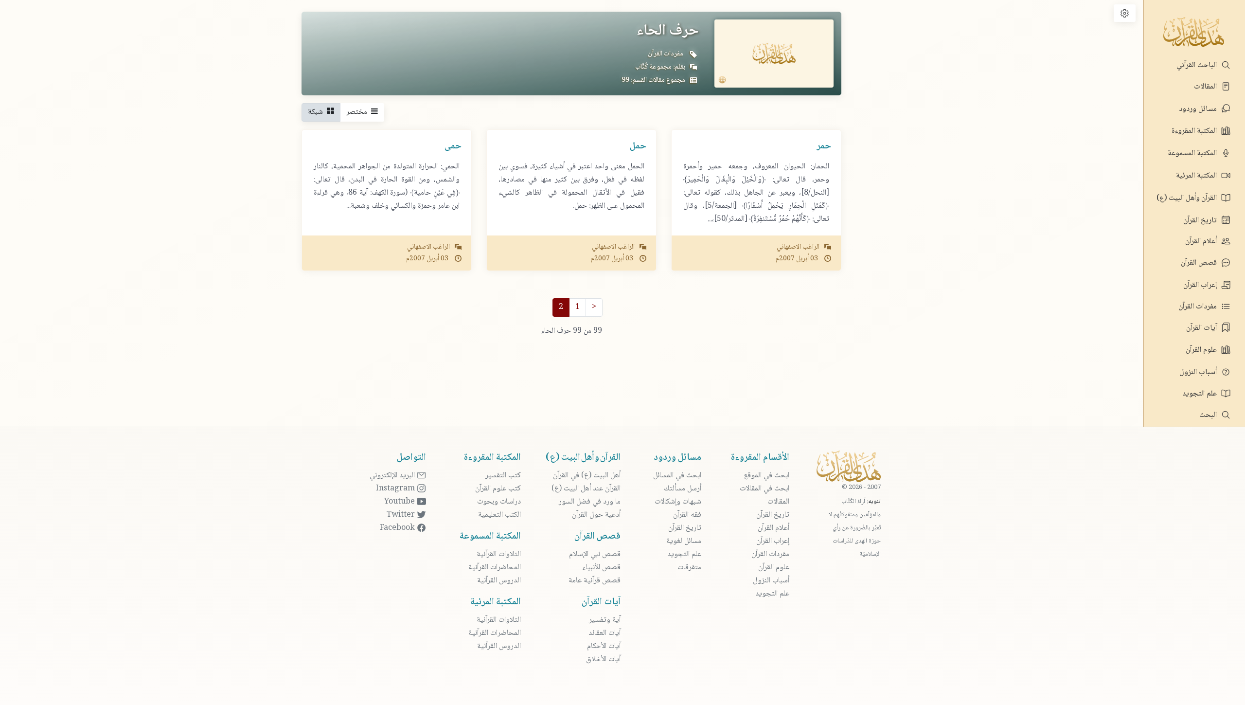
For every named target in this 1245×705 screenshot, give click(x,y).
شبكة (317, 112)
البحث (1209, 415)
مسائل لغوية (683, 541)
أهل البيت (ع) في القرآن (587, 475)
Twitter (402, 515)
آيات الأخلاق (603, 659)
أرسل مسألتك (682, 488)
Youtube (400, 501)
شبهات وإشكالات (678, 501)
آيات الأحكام (604, 646)
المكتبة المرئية (1197, 175)
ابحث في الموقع (766, 475)
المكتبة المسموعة (1193, 153)
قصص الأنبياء (601, 567)
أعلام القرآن (1202, 241)
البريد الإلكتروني (393, 475)
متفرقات (689, 567)
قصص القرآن (1200, 263)
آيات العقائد (604, 633)
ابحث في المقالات (764, 488)
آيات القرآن (1202, 328)
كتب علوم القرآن (498, 488)
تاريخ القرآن (1201, 220)
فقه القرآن (687, 515)
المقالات (1206, 86)
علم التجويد (1200, 393)
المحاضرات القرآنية (494, 567)
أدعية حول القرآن (596, 515)
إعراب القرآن (1201, 285)
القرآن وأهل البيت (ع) (1187, 198)
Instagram (396, 488)
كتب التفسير (503, 475)
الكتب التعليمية (499, 515)
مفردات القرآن (1198, 306)
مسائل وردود (1199, 109)
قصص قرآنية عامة (595, 580)
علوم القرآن (1202, 350)
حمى (453, 146)
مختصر (358, 112)
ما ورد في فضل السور (590, 501)
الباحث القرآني (1197, 65)
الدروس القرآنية (499, 580)
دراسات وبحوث (499, 501)
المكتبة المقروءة (1195, 131)
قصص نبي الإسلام (595, 554)
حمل (638, 146)
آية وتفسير (605, 620)
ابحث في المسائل (677, 475)
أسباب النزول (1199, 372)
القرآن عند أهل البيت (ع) (586, 488)
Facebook (398, 528)
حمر (824, 146)
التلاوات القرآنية (499, 554)
